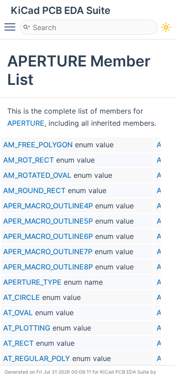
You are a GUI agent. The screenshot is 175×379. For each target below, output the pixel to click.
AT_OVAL (18, 312)
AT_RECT (18, 343)
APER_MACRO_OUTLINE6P (48, 236)
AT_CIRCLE (21, 297)
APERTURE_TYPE (32, 282)
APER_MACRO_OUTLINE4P (48, 205)
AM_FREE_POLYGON (38, 144)
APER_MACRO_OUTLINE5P (48, 220)
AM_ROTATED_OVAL (37, 175)
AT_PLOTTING (26, 327)
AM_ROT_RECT (28, 159)
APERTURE (25, 123)
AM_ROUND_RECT (34, 190)
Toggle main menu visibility (12, 26)
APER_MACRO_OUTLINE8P (48, 266)
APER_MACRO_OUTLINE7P (47, 251)
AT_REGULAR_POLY (36, 358)
